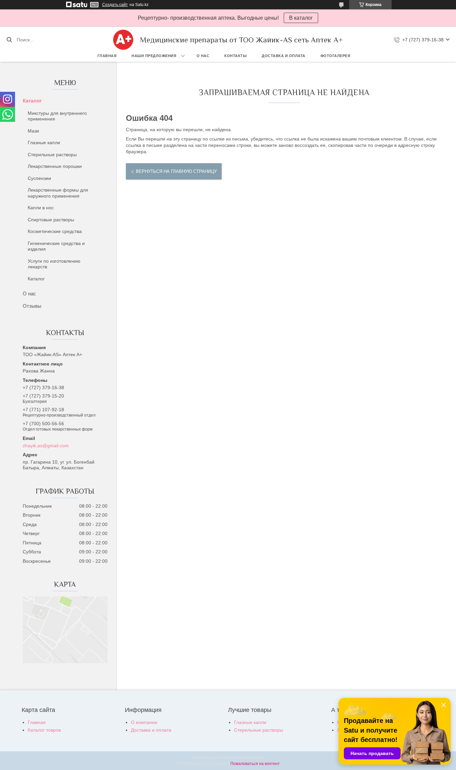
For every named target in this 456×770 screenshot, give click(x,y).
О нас (203, 56)
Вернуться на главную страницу (176, 171)
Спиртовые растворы (51, 219)
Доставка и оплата (283, 56)
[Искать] (9, 39)
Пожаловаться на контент (255, 763)
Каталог (32, 100)
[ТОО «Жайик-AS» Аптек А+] (123, 40)
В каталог (301, 18)
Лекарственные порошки (55, 166)
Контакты (235, 56)
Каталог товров (44, 730)
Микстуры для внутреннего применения (57, 116)
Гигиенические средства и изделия (56, 246)
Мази (33, 131)
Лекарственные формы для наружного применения (58, 193)
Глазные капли (44, 142)
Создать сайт (115, 4)
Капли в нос (41, 207)
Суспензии (39, 178)
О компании (144, 722)
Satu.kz (257, 757)
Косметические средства (55, 231)
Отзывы (32, 306)
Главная (107, 56)
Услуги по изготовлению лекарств (54, 264)
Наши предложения (154, 56)
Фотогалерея (335, 56)
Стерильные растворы (52, 154)
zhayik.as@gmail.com (46, 445)
